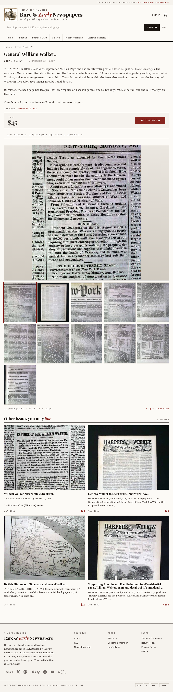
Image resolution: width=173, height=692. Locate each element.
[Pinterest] (25, 672)
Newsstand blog (82, 647)
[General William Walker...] (20, 302)
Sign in (156, 14)
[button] (86, 212)
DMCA (144, 651)
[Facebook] (45, 672)
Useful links (114, 647)
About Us (22, 37)
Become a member (118, 642)
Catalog (56, 37)
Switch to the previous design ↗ (152, 2)
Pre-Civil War (27, 108)
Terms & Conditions (151, 638)
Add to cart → (150, 120)
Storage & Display (97, 37)
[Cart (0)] (165, 14)
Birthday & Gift (39, 37)
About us (112, 638)
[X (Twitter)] (18, 672)
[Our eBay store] (35, 672)
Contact (78, 638)
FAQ (76, 642)
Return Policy (148, 642)
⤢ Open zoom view (157, 408)
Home (10, 37)
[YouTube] (52, 672)
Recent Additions (74, 37)
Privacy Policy (148, 647)
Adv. (164, 27)
